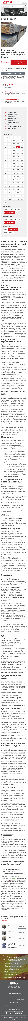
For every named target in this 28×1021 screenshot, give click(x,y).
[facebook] (16, 987)
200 (18, 199)
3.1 (5, 147)
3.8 (14, 150)
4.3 (14, 153)
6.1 (5, 166)
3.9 (18, 150)
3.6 (5, 150)
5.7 (9, 163)
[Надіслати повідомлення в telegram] (14, 987)
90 (22, 193)
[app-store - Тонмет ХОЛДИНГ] (18, 1012)
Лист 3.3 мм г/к (12, 932)
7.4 (18, 173)
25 (22, 183)
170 (14, 199)
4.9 (18, 157)
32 (13, 186)
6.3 (14, 166)
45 (9, 189)
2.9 (18, 144)
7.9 (18, 176)
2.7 (9, 144)
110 (10, 196)
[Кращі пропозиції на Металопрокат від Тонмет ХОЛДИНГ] (6, 2)
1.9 (15, 137)
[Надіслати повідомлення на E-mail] (9, 987)
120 (14, 196)
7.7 (9, 176)
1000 (5, 209)
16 (22, 179)
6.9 (18, 170)
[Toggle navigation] (3, 6)
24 (18, 183)
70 (9, 193)
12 (9, 179)
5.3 (14, 160)
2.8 (14, 144)
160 (10, 199)
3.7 (9, 150)
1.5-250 (6, 137)
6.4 (18, 166)
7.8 (14, 176)
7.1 (5, 173)
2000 (19, 209)
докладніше (8, 87)
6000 (19, 219)
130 (18, 196)
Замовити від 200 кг (19, 63)
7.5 (22, 173)
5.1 (5, 160)
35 (18, 186)
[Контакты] (19, 2)
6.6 (5, 170)
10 (5, 179)
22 (13, 183)
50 (13, 189)
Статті (8, 997)
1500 (15, 209)
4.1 (5, 153)
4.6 (5, 157)
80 (18, 193)
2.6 (5, 144)
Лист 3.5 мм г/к (12, 938)
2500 (10, 219)
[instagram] (19, 987)
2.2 (9, 140)
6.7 (9, 170)
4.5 (22, 153)
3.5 (22, 147)
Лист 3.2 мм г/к (12, 926)
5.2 (9, 160)
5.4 (18, 160)
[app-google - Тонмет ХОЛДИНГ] (9, 1012)
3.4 (18, 147)
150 (5, 199)
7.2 (9, 173)
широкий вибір (8, 233)
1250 (10, 209)
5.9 (18, 163)
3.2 (9, 147)
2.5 (22, 140)
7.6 (5, 176)
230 (22, 199)
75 (13, 193)
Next (26, 10)
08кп (5, 229)
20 (9, 183)
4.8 (14, 157)
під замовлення (9, 212)
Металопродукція (8, 995)
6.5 (22, 166)
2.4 (18, 140)
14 (13, 179)
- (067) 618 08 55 (8, 1005)
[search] (25, 6)
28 (5, 186)
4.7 (9, 157)
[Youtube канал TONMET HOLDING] (12, 987)
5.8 (14, 163)
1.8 (11, 137)
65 (5, 193)
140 (22, 196)
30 (9, 186)
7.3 (14, 173)
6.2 (9, 166)
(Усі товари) (4, 920)
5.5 (22, 160)
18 (5, 183)
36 (22, 186)
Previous (2, 10)
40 (5, 189)
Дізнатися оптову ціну (13, 73)
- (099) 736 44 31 (20, 1005)
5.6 (5, 163)
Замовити (21, 926)
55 (18, 189)
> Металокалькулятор (14, 1009)
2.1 (5, 140)
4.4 (18, 153)
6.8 (14, 170)
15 (18, 179)
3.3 (14, 147)
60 (22, 189)
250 (5, 202)
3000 (15, 219)
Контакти (21, 995)
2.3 (14, 140)
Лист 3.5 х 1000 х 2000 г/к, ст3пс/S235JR (12, 945)
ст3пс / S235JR (13, 229)
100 (5, 196)
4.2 (9, 153)
